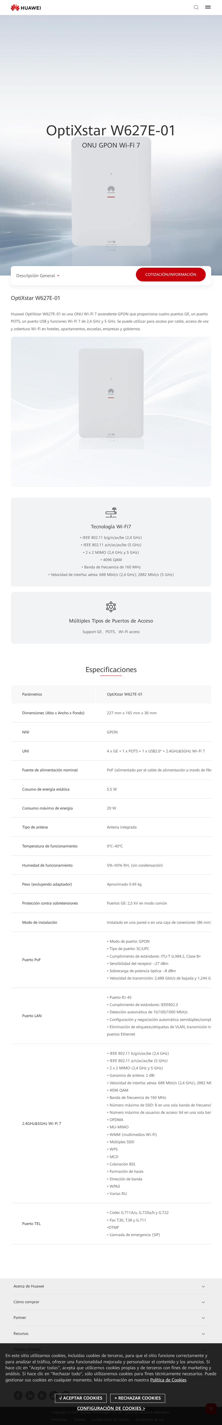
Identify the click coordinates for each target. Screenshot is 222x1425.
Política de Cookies (168, 1380)
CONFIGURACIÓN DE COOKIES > (111, 1408)
